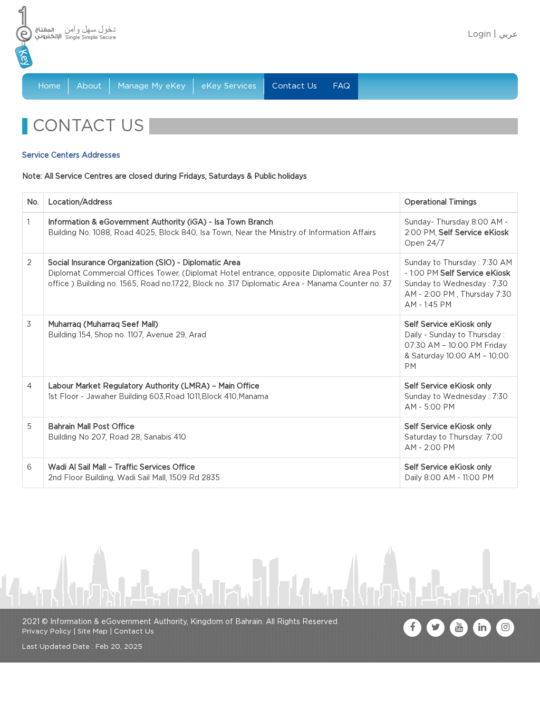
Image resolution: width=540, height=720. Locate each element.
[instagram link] (505, 628)
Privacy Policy (46, 631)
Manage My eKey (152, 86)
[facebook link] (412, 628)
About (89, 86)
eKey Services (228, 86)
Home (49, 86)
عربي (508, 34)
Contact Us (294, 86)
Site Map (93, 631)
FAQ (341, 86)
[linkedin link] (482, 628)
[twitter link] (436, 628)
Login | (482, 34)
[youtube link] (459, 628)
